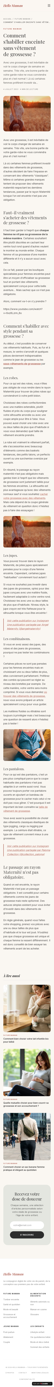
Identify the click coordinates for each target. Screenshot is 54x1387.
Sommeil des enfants (39, 1347)
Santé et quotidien (11, 1304)
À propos (10, 1373)
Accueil (7, 19)
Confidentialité (27, 1379)
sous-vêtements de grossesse (22, 363)
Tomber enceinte (11, 1299)
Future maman (22, 19)
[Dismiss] (50, 1383)
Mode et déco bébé (39, 1342)
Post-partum (8, 1332)
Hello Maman (13, 5)
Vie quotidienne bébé (40, 1337)
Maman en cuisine (38, 1309)
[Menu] (49, 5)
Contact (23, 1373)
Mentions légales (40, 1373)
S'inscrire (27, 1235)
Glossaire (34, 1314)
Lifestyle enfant (37, 1332)
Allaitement (8, 1337)
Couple (6, 1342)
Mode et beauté (10, 1309)
